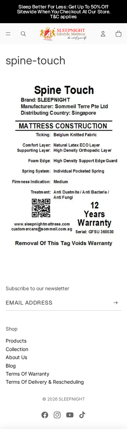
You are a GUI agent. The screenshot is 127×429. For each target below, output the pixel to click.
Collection (17, 349)
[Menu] (8, 34)
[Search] (23, 33)
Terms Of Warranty (27, 374)
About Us (16, 357)
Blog (11, 366)
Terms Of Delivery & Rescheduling (45, 382)
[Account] (103, 33)
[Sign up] (115, 303)
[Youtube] (70, 415)
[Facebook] (45, 415)
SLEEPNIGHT (72, 399)
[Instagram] (57, 415)
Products (16, 341)
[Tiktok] (82, 415)
